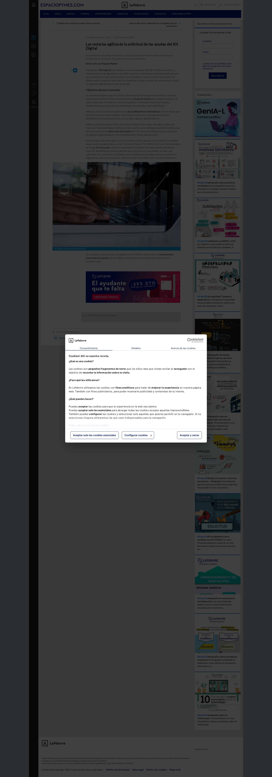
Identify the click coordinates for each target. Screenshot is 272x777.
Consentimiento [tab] (89, 348)
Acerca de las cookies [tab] (183, 348)
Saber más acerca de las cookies (89, 425)
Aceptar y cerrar (189, 435)
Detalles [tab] (136, 348)
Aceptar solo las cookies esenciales (94, 435)
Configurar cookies (136, 435)
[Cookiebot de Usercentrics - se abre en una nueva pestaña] (189, 340)
